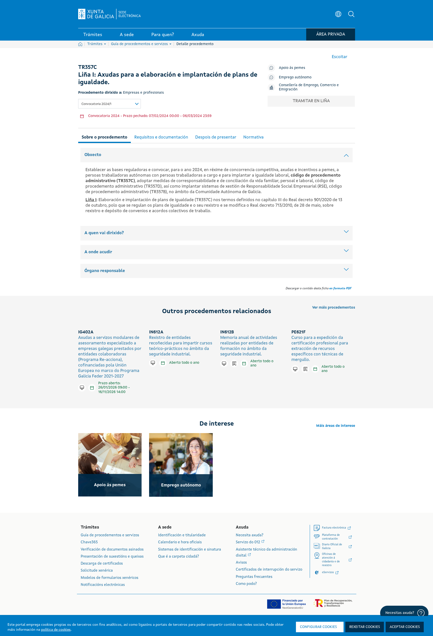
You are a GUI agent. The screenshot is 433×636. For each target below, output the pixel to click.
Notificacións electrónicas (103, 585)
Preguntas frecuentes (254, 577)
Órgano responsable (104, 271)
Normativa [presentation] (253, 137)
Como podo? (246, 584)
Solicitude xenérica (97, 571)
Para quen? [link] (162, 35)
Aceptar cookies (405, 627)
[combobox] (109, 103)
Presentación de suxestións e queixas (112, 557)
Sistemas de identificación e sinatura (189, 550)
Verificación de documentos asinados (112, 550)
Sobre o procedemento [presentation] (104, 137)
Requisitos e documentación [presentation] (161, 137)
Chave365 (89, 542)
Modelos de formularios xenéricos (109, 578)
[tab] (104, 136)
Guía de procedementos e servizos (140, 44)
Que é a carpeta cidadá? (178, 557)
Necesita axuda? (249, 535)
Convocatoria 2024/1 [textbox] (96, 104)
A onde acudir (98, 252)
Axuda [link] (197, 35)
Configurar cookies (318, 627)
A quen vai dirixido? (104, 233)
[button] (351, 14)
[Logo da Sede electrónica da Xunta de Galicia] (109, 14)
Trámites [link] (92, 35)
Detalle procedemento (194, 44)
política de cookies (56, 629)
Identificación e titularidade (182, 535)
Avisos (241, 563)
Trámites (95, 44)
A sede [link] (127, 35)
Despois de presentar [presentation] (215, 137)
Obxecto (92, 155)
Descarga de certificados (102, 564)
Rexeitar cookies (364, 627)
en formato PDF (340, 288)
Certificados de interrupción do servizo (269, 570)
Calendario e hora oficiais (180, 542)
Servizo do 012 (248, 542)
